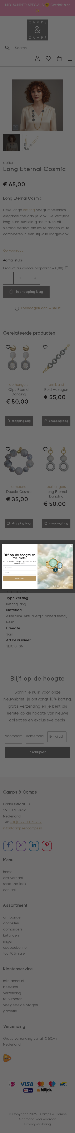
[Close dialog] (71, 546)
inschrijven (19, 578)
